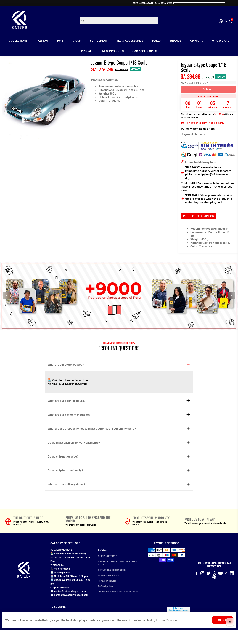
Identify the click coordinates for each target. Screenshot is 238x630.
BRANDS (175, 40)
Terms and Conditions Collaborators (118, 591)
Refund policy (105, 586)
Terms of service (107, 580)
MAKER (156, 40)
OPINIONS (196, 40)
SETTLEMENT (98, 40)
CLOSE (222, 620)
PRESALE (87, 51)
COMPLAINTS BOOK (108, 575)
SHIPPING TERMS (107, 555)
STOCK (76, 40)
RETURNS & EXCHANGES (112, 569)
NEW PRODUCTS (113, 51)
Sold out (208, 89)
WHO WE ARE (220, 40)
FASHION (42, 40)
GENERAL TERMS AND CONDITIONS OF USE (117, 563)
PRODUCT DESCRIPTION (198, 216)
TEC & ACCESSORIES (129, 40)
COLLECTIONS (18, 40)
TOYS (60, 40)
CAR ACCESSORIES (144, 51)
